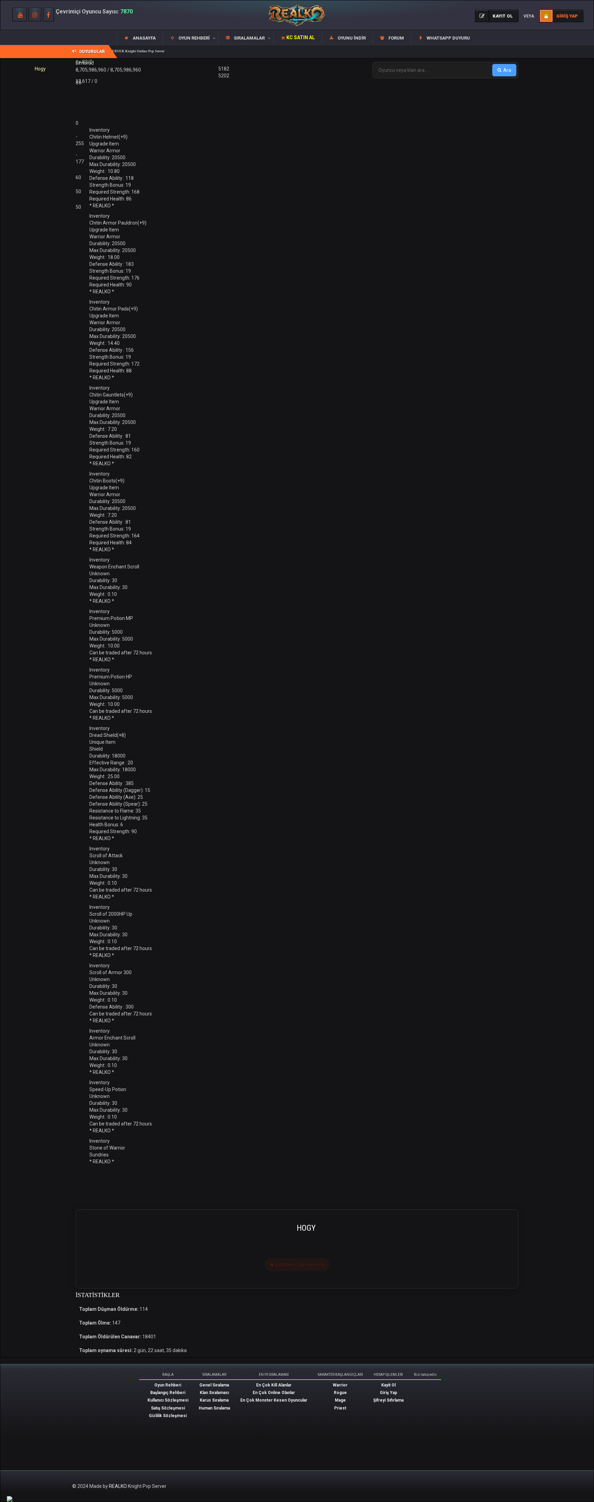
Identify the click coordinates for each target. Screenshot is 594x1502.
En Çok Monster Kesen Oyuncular (273, 1400)
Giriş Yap (388, 1392)
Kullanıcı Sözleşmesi (167, 1400)
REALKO (118, 1486)
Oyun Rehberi (167, 1385)
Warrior (340, 1385)
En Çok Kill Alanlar (274, 1385)
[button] (190, 38)
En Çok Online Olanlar (274, 1392)
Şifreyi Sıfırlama (388, 1400)
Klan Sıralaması (214, 1392)
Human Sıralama (214, 1408)
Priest (340, 1408)
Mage (340, 1400)
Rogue (340, 1392)
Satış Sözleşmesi (168, 1408)
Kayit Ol (388, 1385)
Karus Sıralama (214, 1400)
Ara (507, 70)
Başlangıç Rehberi (167, 1392)
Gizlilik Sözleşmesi (168, 1415)
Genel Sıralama (214, 1385)
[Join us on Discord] (9, 1498)
